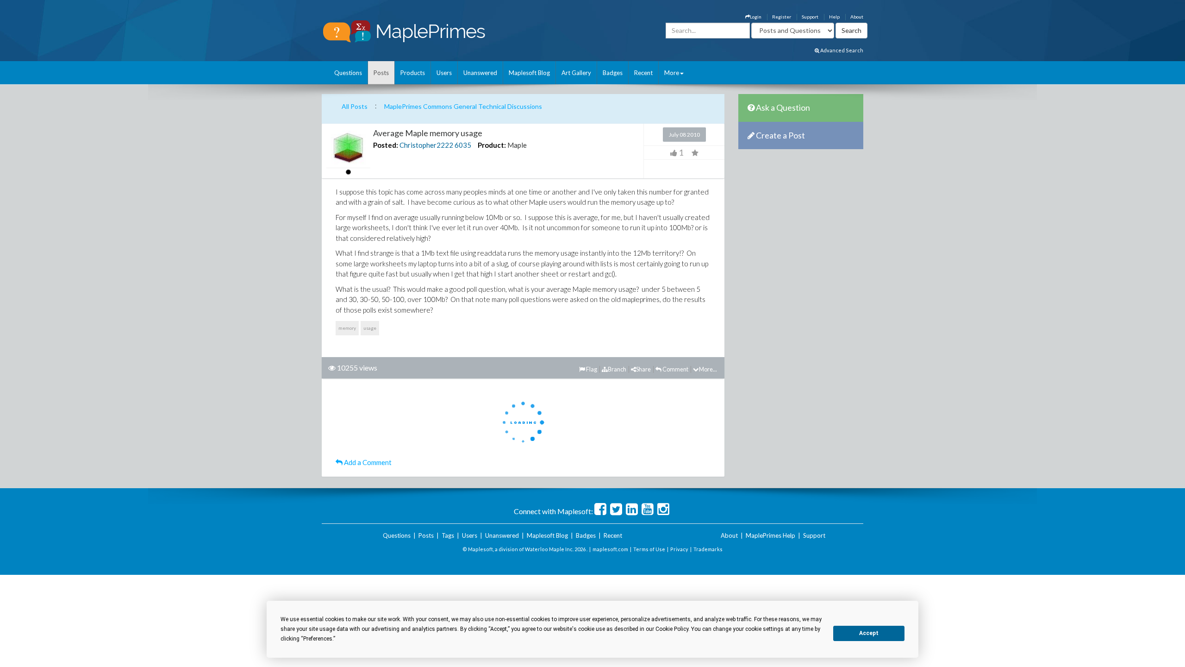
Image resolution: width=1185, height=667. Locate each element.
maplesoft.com (610, 549)
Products (412, 72)
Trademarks (708, 549)
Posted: (385, 145)
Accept (869, 633)
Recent (643, 72)
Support (810, 16)
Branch (617, 369)
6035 (463, 145)
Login (755, 16)
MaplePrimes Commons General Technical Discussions (463, 106)
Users (444, 72)
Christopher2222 (426, 145)
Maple (517, 145)
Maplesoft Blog (529, 72)
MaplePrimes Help (770, 535)
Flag (591, 369)
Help (834, 16)
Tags (448, 535)
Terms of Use (649, 549)
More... (708, 369)
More (671, 72)
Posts (381, 72)
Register (781, 16)
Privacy (679, 549)
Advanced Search (841, 50)
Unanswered (480, 72)
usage (369, 328)
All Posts (355, 106)
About (856, 16)
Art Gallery (576, 72)
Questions (348, 72)
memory (347, 328)
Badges (613, 72)
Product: (492, 145)
